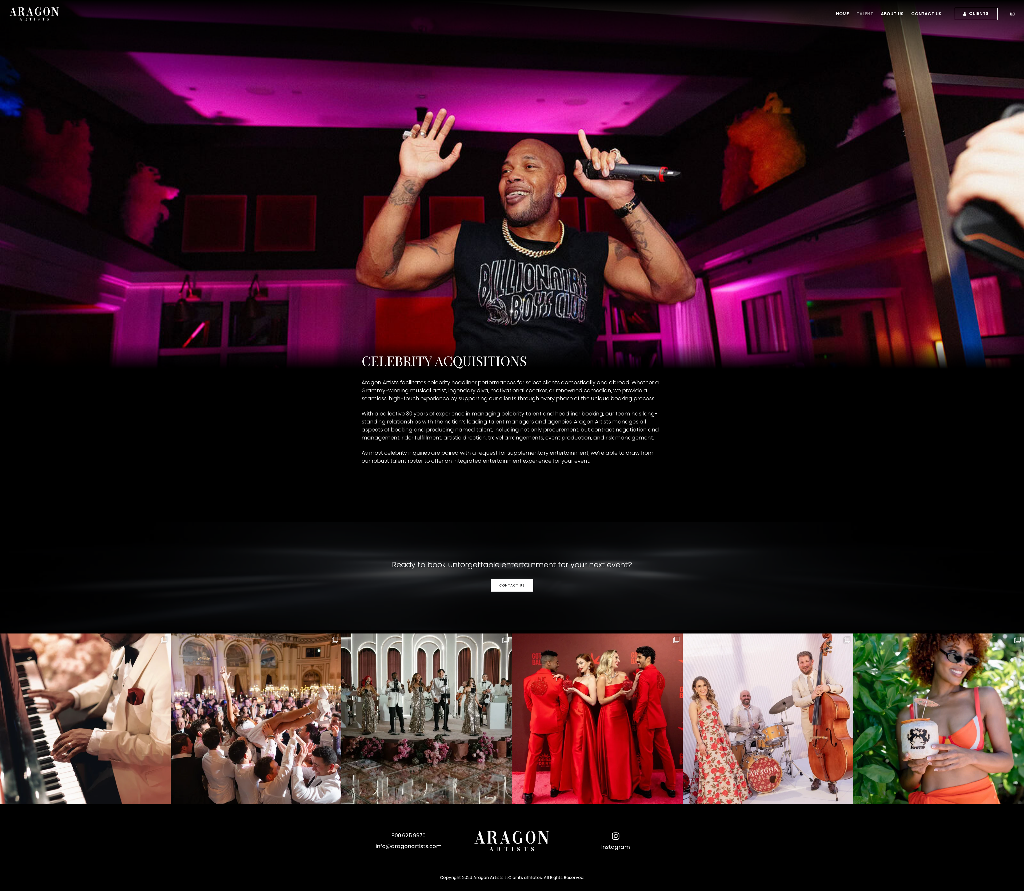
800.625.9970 (408, 835)
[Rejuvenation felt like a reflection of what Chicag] (768, 718)
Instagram (615, 847)
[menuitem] (842, 14)
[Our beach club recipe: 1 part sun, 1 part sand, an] (938, 718)
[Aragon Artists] (42, 14)
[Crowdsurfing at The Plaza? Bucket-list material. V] (256, 718)
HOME (842, 14)
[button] (1012, 14)
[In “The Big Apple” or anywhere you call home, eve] (597, 718)
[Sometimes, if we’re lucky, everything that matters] (426, 718)
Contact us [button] (512, 585)
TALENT (865, 14)
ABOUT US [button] (892, 14)
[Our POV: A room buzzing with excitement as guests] (85, 718)
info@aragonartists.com (409, 846)
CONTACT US (926, 14)
